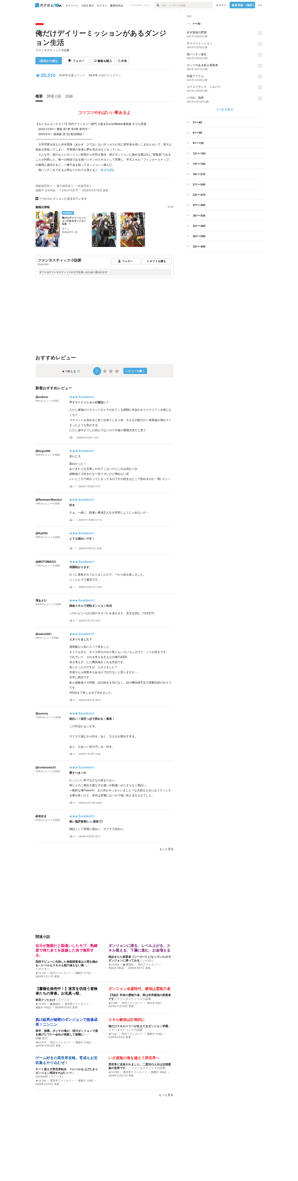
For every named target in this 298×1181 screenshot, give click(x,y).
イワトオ (64, 1000)
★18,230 (40, 1080)
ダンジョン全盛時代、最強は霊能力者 (139, 989)
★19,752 (40, 973)
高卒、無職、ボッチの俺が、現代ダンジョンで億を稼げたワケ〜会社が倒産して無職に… (66, 1032)
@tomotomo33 (45, 767)
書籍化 (130, 964)
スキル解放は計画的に (126, 1020)
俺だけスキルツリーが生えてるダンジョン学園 (138, 1026)
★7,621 (113, 1033)
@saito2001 (43, 634)
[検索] (157, 5)
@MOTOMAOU (45, 562)
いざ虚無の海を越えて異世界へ (134, 1058)
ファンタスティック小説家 (52, 50)
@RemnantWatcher (48, 499)
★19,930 (40, 1003)
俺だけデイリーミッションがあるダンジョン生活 (100, 37)
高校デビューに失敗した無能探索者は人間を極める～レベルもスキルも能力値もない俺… (66, 963)
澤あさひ (41, 600)
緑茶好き (41, 816)
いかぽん (148, 960)
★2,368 (113, 1002)
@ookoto (41, 397)
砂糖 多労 (41, 1038)
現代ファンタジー (60, 973)
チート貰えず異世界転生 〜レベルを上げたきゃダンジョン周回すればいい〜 (66, 1071)
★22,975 (40, 1042)
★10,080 (113, 1072)
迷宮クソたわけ (45, 1000)
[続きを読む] (104, 146)
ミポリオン (42, 969)
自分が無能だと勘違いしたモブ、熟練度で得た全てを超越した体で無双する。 (66, 950)
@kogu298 (42, 451)
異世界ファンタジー (76, 1004)
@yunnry (41, 713)
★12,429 (113, 964)
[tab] (40, 97)
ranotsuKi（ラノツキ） (50, 1076)
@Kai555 (41, 533)
